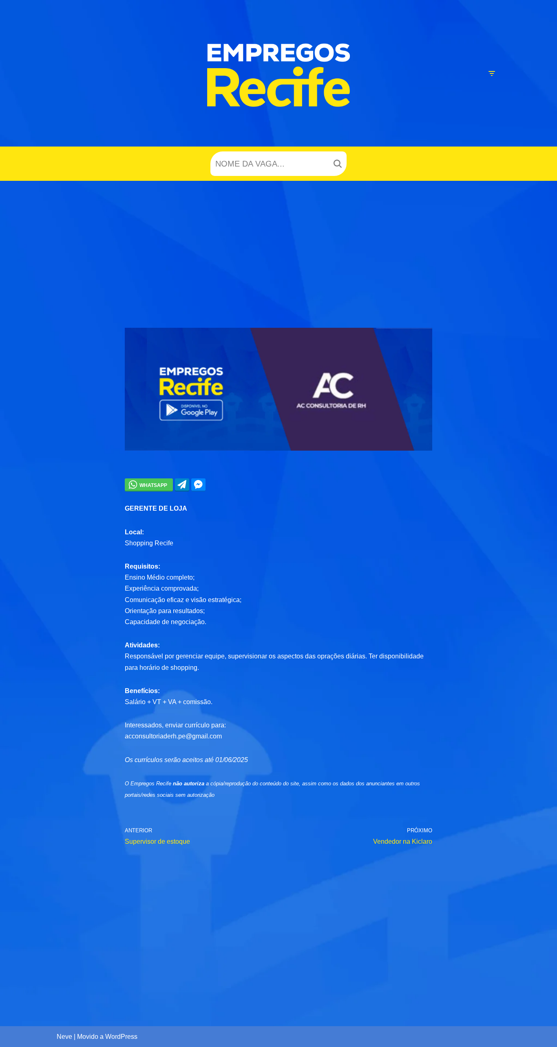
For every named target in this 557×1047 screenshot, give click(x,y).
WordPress (121, 1036)
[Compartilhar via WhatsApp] (149, 484)
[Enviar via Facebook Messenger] (198, 484)
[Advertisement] (278, 242)
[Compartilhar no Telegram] (182, 484)
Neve (64, 1036)
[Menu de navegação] (491, 73)
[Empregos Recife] (278, 75)
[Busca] (337, 163)
